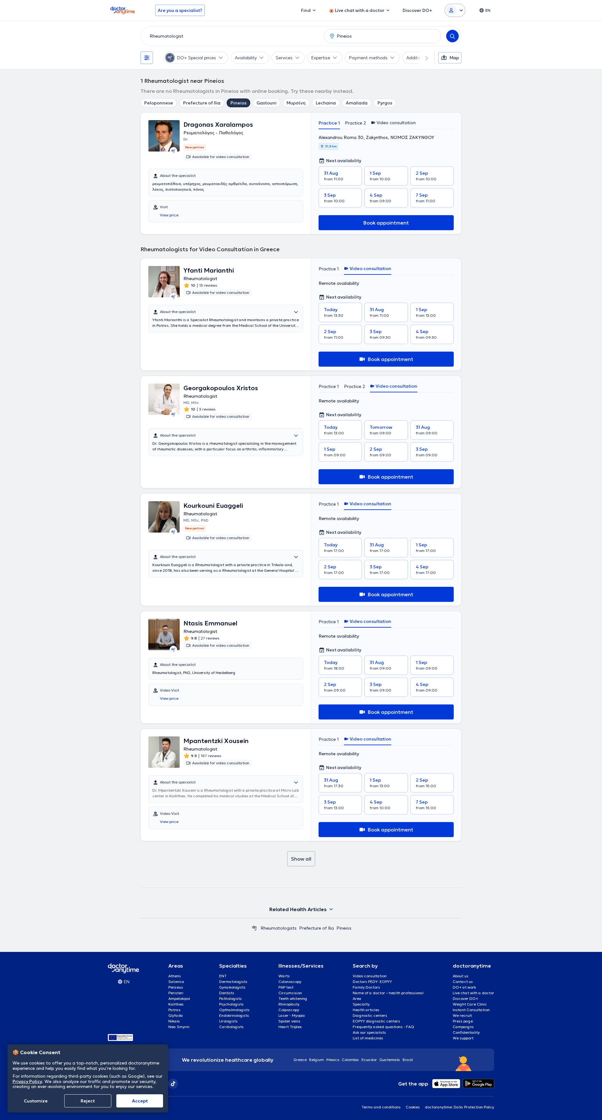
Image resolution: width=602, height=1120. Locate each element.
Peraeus (175, 987)
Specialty (361, 1004)
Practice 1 (329, 123)
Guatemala (389, 1059)
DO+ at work (464, 987)
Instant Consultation (471, 1009)
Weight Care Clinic (470, 1004)
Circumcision (290, 992)
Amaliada (356, 103)
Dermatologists (233, 981)
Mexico (332, 1059)
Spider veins (289, 1021)
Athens (174, 976)
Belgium (316, 1059)
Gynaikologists (232, 987)
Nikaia (174, 1021)
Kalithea (176, 1004)
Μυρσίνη (296, 103)
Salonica (176, 981)
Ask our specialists (369, 1032)
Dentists (226, 992)
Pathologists (230, 998)
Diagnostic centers (370, 1015)
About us (460, 976)
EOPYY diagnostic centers (376, 1021)
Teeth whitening (292, 998)
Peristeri (175, 992)
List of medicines (368, 1038)
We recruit (462, 1015)
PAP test (285, 987)
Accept (140, 1101)
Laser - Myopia (291, 1015)
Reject (88, 1101)
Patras (174, 1009)
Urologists (228, 1021)
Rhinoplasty (288, 1004)
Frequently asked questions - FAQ (383, 1026)
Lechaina (326, 103)
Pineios (238, 103)
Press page (463, 1021)
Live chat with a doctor (473, 992)
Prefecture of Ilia (201, 103)
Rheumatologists (279, 928)
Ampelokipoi (179, 998)
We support (463, 1038)
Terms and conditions (381, 1107)
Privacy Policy (27, 1081)
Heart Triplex (290, 1026)
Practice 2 (355, 123)
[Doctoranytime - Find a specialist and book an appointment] (254, 928)
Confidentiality (466, 1032)
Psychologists (231, 1004)
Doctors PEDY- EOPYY (372, 981)
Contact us (463, 981)
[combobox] (231, 36)
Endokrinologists (234, 1015)
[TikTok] (173, 1084)
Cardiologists (231, 1026)
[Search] (452, 36)
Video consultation (370, 976)
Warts (284, 976)
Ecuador (369, 1059)
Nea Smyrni (178, 1026)
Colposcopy (288, 1009)
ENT (223, 976)
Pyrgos (385, 103)
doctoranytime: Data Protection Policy (459, 1107)
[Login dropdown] (455, 10)
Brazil (408, 1059)
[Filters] (146, 57)
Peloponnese (158, 103)
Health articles (366, 1009)
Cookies (413, 1107)
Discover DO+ (465, 998)
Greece (300, 1059)
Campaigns (463, 1026)
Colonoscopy (289, 981)
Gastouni (266, 103)
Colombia (350, 1059)
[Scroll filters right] (422, 57)
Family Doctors (366, 987)
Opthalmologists (234, 1009)
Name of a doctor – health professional (388, 992)
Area (357, 998)
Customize (36, 1101)
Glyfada (175, 1015)
